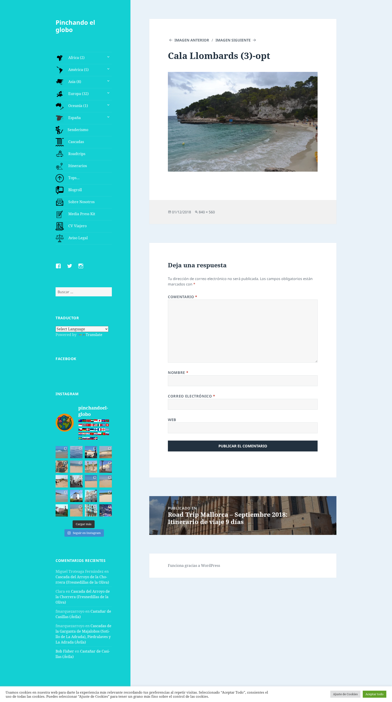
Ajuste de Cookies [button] (345, 694)
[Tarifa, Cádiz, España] (91, 452)
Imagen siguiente (233, 40)
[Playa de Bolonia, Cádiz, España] (76, 467)
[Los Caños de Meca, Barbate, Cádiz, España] (62, 467)
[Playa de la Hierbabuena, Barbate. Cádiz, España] (105, 496)
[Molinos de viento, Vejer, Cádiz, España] (76, 496)
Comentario (182, 296)
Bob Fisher (65, 651)
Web (172, 419)
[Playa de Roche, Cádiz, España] (62, 496)
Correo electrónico (191, 396)
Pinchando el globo (75, 26)
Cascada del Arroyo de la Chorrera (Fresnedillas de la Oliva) (83, 597)
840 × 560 (207, 212)
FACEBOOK (66, 358)
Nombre (178, 372)
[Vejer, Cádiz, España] (76, 481)
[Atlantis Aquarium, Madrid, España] (105, 510)
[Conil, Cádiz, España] (105, 467)
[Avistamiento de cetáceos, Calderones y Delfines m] (76, 452)
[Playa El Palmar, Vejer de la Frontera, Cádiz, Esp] (76, 510)
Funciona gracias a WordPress (194, 565)
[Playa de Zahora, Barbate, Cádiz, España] (62, 481)
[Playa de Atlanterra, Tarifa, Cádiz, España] (62, 452)
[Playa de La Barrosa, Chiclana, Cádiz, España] (91, 481)
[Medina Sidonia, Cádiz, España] (62, 510)
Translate (94, 334)
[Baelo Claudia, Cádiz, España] (91, 467)
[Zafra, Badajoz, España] (91, 510)
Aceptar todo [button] (374, 694)
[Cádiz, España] (91, 496)
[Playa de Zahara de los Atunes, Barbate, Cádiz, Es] (105, 481)
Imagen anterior (191, 40)
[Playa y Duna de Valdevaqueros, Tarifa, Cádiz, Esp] (105, 452)
